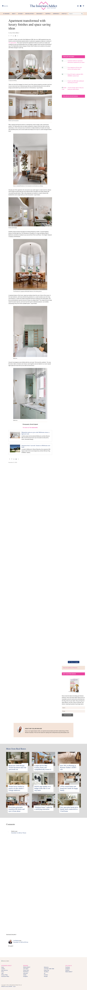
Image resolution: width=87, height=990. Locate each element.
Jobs (2, 973)
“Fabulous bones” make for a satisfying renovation (43, 808)
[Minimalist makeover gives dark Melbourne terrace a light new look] (30, 436)
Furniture (46, 974)
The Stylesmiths (12, 42)
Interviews (25, 973)
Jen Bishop (16, 940)
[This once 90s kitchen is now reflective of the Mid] (81, 599)
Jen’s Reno (25, 968)
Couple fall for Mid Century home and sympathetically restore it (42, 767)
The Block (46, 971)
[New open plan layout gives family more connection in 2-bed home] (69, 794)
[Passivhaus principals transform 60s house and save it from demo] (17, 794)
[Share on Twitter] (18, 36)
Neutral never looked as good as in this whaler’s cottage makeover (16, 788)
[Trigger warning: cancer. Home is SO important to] (73, 408)
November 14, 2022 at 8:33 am (20, 942)
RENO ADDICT (26, 967)
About (2, 967)
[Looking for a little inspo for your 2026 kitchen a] (73, 121)
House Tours (26, 970)
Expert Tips (46, 970)
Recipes (46, 976)
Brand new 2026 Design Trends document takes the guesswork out (17, 767)
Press (2, 971)
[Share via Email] (15, 36)
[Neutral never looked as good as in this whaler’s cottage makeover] (17, 773)
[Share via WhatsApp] (13, 36)
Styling (24, 974)
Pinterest (67, 970)
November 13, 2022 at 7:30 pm (18, 832)
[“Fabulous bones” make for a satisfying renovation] (43, 794)
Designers (25, 976)
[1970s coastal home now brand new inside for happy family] (69, 773)
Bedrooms (46, 967)
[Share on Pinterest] (11, 36)
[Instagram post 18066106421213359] (66, 103)
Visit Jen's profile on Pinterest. (70, 667)
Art (44, 973)
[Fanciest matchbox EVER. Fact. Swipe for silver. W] (73, 560)
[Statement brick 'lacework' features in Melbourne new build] (30, 449)
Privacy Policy (4, 974)
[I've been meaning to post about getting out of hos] (81, 189)
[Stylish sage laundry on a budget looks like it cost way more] (43, 773)
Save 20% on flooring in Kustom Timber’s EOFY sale (68, 767)
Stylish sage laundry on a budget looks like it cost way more (42, 788)
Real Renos (25, 971)
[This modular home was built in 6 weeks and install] (81, 308)
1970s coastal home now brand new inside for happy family (69, 788)
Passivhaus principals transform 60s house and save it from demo (17, 809)
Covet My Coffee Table (49, 968)
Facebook (67, 967)
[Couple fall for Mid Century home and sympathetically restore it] (43, 752)
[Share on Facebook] (9, 36)
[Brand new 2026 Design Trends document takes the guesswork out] (17, 752)
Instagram (67, 968)
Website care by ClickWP (6, 986)
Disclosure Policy (5, 976)
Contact (3, 968)
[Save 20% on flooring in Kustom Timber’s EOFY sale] (69, 752)
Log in (14, 986)
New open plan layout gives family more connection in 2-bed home (69, 809)
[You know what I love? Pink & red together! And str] (66, 562)
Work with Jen (4, 970)
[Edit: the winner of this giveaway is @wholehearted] (66, 358)
